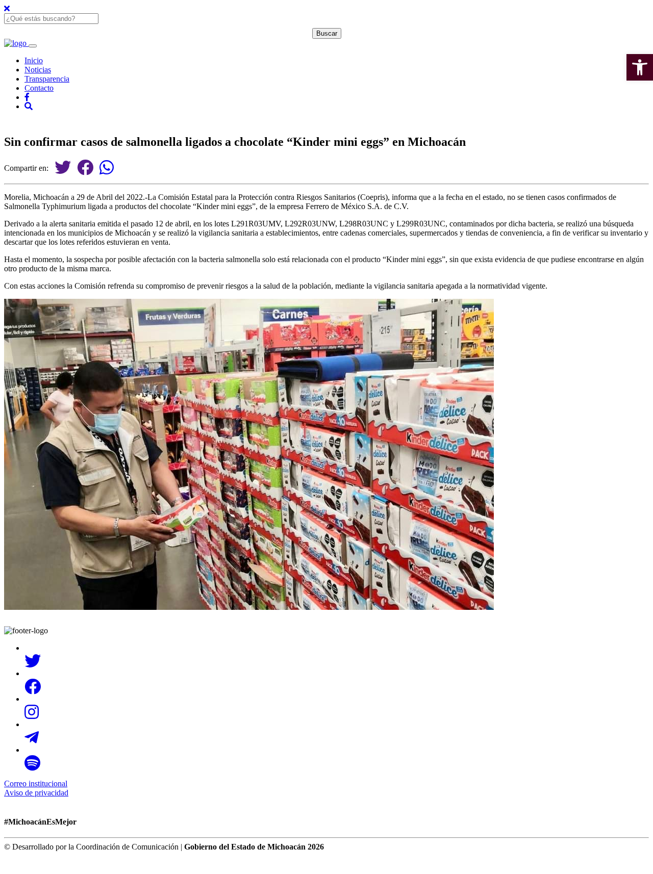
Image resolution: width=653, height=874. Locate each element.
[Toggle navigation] (33, 45)
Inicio (33, 60)
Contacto (39, 88)
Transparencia (46, 78)
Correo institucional (35, 783)
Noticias (37, 69)
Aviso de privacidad (36, 792)
